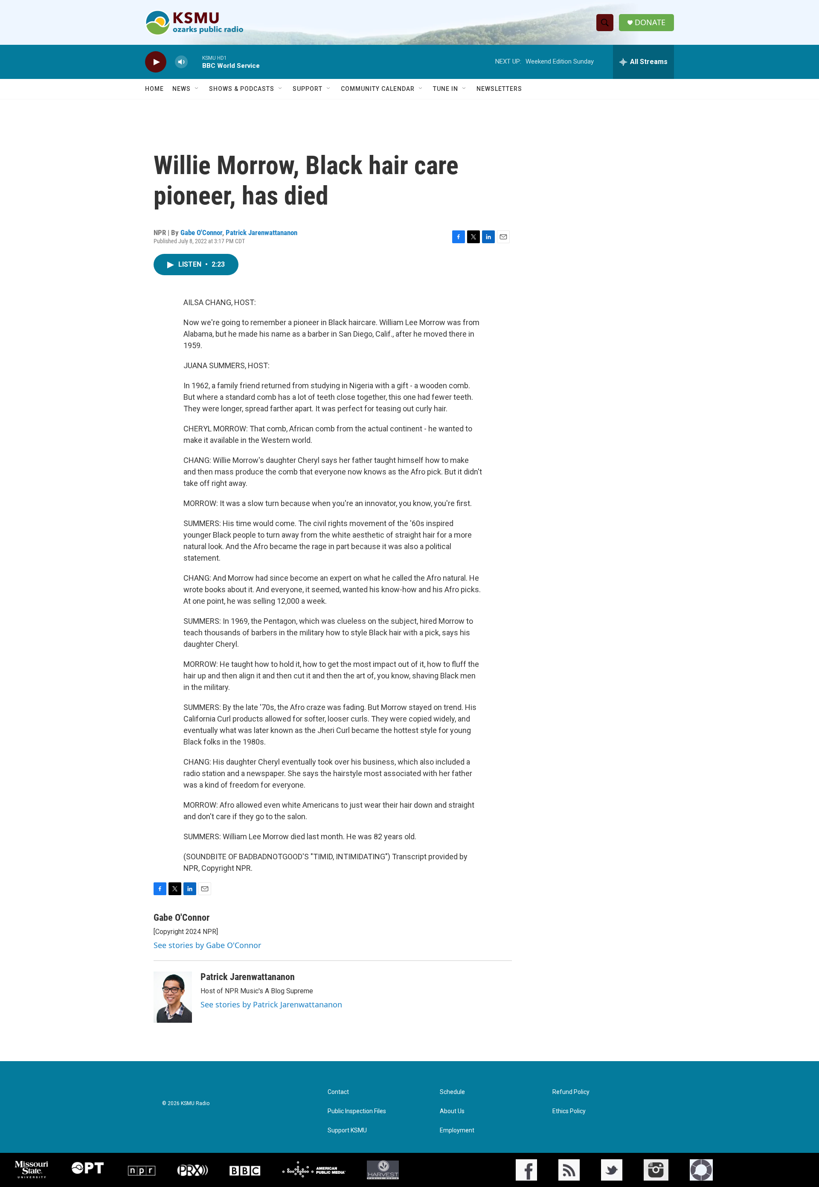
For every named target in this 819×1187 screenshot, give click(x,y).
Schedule (452, 1092)
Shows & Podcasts (241, 88)
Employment (457, 1130)
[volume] (181, 62)
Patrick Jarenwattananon (261, 232)
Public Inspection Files (357, 1111)
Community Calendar (378, 88)
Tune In (445, 88)
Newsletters (499, 88)
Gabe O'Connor (201, 232)
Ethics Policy (569, 1111)
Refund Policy (571, 1092)
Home (154, 88)
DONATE (650, 22)
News (181, 88)
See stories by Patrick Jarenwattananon (271, 1004)
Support (307, 88)
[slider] (195, 61)
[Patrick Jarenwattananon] (173, 997)
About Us (452, 1111)
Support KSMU (347, 1130)
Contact (338, 1092)
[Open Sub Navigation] (197, 88)
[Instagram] (656, 1170)
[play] (156, 62)
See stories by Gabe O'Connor (207, 945)
